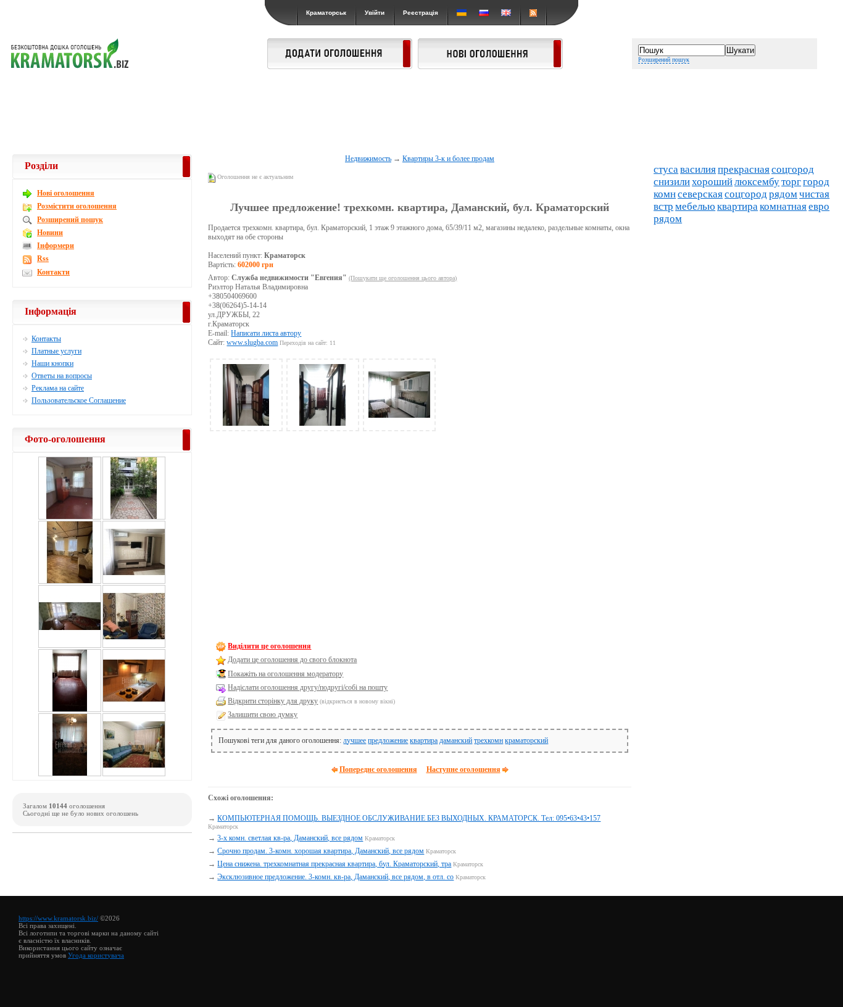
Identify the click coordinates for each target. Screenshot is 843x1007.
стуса (666, 169)
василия (698, 169)
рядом (783, 194)
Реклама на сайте (57, 388)
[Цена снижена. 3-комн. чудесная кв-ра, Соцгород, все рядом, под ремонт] (70, 710)
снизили (672, 182)
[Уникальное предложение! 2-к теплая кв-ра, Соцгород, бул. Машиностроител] (134, 582)
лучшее (354, 740)
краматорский (526, 740)
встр (663, 206)
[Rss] (533, 12)
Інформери (55, 245)
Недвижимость (368, 158)
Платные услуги (56, 351)
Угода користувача (96, 955)
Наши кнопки (52, 363)
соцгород (792, 169)
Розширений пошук (663, 59)
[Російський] (484, 12)
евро (818, 206)
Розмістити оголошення (77, 206)
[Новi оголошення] (490, 65)
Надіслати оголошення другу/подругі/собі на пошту (308, 687)
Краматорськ (326, 12)
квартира (424, 740)
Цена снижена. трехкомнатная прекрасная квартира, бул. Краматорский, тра (334, 864)
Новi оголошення (65, 193)
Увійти (374, 12)
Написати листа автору (266, 333)
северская (700, 194)
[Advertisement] (421, 112)
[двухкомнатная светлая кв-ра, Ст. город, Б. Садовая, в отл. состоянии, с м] (70, 582)
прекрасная (744, 169)
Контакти (53, 272)
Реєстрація (420, 12)
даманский (455, 740)
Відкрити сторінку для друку (273, 701)
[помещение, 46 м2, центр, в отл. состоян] (134, 517)
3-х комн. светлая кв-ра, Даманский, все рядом (290, 838)
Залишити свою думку (262, 714)
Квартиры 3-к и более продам (448, 158)
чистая (814, 194)
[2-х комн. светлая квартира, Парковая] (70, 646)
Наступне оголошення (463, 769)
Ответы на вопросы (61, 375)
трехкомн (488, 740)
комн (665, 194)
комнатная (783, 206)
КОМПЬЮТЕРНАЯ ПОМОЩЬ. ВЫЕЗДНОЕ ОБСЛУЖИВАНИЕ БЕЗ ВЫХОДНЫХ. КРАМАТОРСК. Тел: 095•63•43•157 (408, 818)
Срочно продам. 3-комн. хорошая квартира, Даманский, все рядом (320, 851)
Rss (43, 258)
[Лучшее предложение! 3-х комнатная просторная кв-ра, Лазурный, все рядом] (134, 774)
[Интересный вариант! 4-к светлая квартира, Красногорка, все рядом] (70, 774)
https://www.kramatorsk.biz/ (58, 918)
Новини (50, 232)
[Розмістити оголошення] (339, 65)
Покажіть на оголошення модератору (285, 673)
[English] (506, 12)
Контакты (46, 338)
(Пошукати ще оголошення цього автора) (403, 278)
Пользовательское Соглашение (78, 400)
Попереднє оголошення (378, 769)
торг (791, 182)
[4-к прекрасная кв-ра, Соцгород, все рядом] (134, 710)
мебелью (695, 206)
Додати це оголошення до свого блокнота (292, 659)
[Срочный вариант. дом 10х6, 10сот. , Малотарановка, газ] (70, 517)
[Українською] (462, 12)
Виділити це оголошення (269, 646)
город (816, 182)
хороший (712, 182)
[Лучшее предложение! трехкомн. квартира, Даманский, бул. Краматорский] (246, 423)
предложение (388, 740)
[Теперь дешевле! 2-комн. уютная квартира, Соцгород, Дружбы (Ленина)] (134, 646)
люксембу (756, 182)
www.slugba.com (252, 342)
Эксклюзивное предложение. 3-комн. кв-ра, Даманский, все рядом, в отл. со (335, 876)
